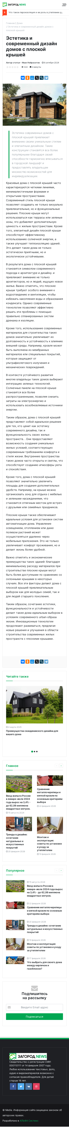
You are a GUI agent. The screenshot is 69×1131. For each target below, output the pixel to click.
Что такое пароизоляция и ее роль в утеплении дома (37, 12)
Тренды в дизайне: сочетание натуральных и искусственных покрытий (16, 841)
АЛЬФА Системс (29, 1120)
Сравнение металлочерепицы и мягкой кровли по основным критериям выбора (49, 795)
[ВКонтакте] (23, 78)
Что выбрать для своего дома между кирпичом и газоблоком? (44, 965)
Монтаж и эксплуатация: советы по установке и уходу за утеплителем (49, 843)
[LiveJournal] (42, 78)
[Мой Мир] (32, 78)
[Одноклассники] (27, 78)
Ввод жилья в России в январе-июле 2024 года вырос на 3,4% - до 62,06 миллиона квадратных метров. (18, 802)
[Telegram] (46, 78)
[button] (32, 751)
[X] (37, 78)
